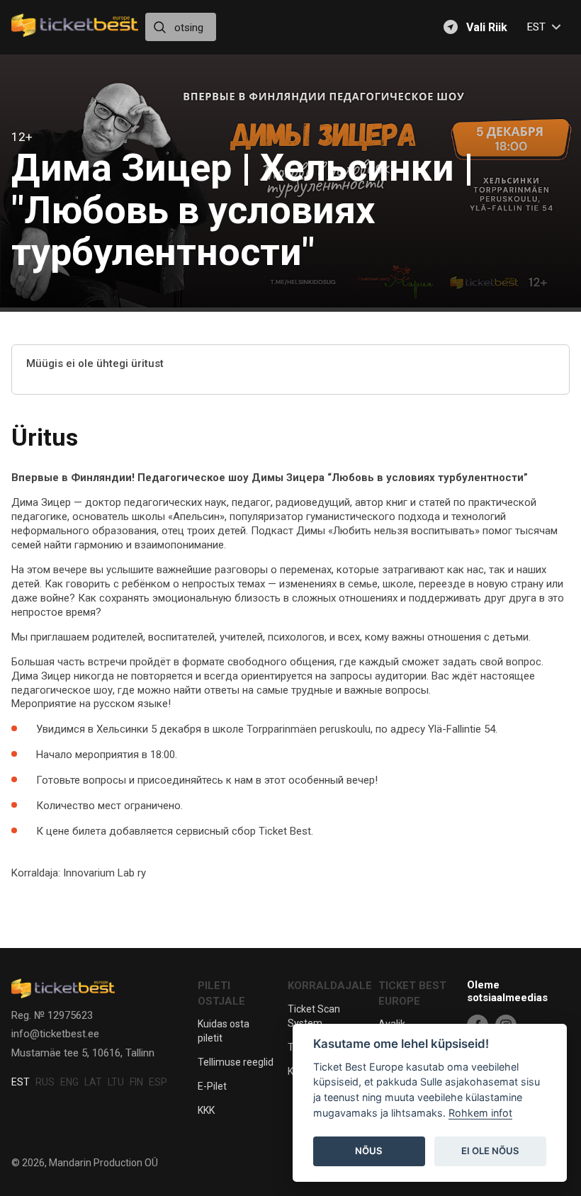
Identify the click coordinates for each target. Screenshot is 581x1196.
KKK (206, 1110)
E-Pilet (212, 1086)
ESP (158, 1082)
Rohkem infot (480, 1113)
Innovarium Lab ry (104, 873)
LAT (93, 1082)
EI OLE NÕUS (490, 1150)
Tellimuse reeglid (235, 1062)
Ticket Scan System (314, 1016)
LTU (116, 1082)
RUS (45, 1082)
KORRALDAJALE (330, 985)
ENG (69, 1082)
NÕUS (369, 1150)
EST (20, 1082)
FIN (136, 1082)
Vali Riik (486, 27)
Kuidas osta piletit (223, 1031)
